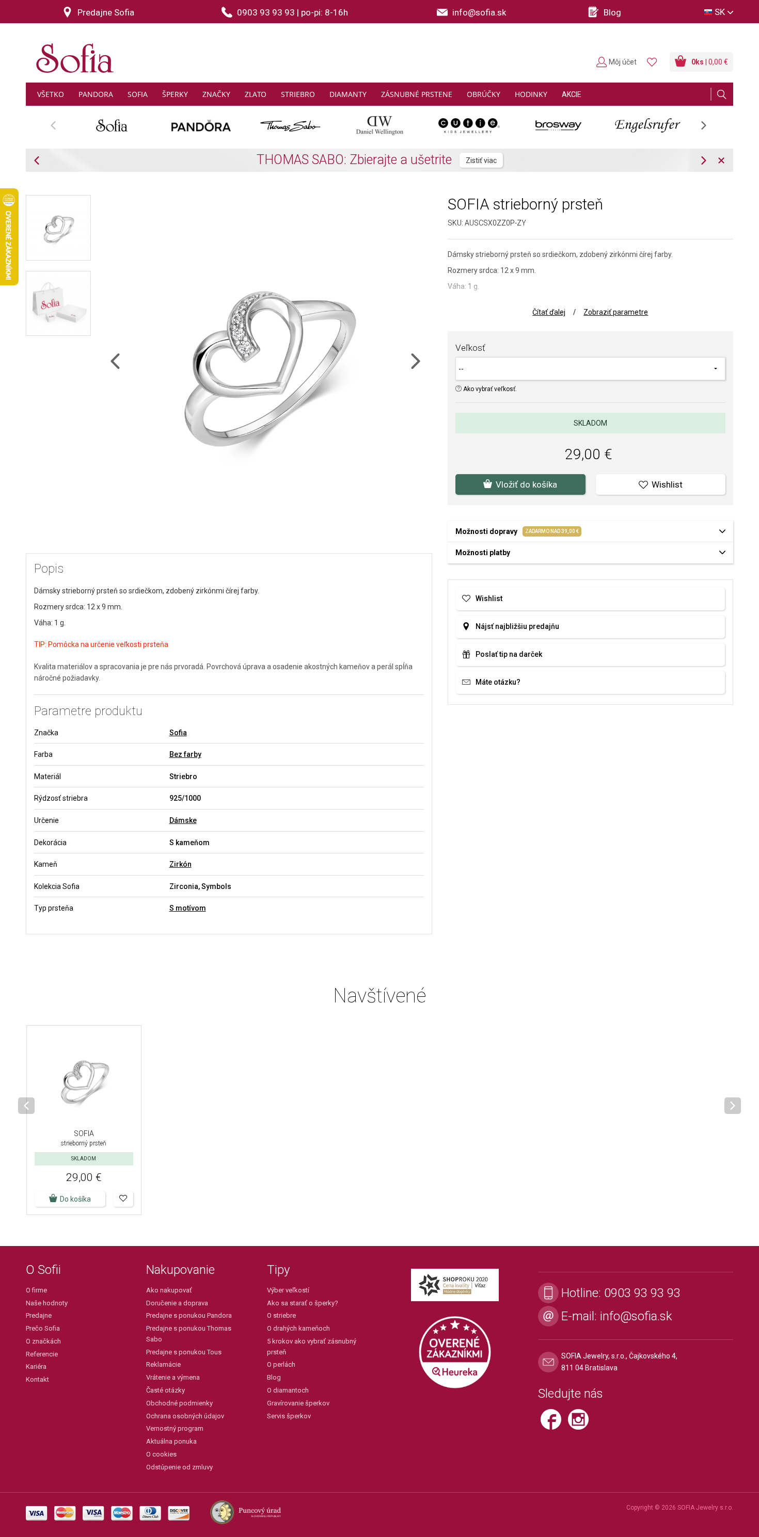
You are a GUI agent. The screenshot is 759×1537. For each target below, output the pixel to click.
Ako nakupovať (169, 1290)
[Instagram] (581, 1423)
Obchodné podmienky (179, 1403)
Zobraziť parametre (615, 312)
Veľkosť (470, 348)
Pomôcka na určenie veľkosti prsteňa (108, 644)
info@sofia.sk (636, 1316)
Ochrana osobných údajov (185, 1416)
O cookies (161, 1454)
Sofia (178, 733)
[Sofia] (72, 54)
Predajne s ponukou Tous (184, 1352)
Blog (274, 1377)
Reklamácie (163, 1364)
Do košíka (75, 1199)
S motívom (187, 908)
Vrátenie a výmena (173, 1377)
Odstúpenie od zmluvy (179, 1467)
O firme (36, 1290)
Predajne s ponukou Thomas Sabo (188, 1333)
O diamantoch (288, 1390)
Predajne (39, 1315)
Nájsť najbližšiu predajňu (517, 626)
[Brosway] (558, 125)
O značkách (43, 1341)
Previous (58, 128)
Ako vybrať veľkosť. (489, 389)
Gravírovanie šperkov (298, 1403)
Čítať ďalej (548, 312)
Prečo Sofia (43, 1328)
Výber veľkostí (288, 1290)
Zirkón (180, 864)
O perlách (281, 1364)
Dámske (183, 820)
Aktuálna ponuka (171, 1441)
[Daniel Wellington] (379, 125)
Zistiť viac (481, 160)
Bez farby (185, 754)
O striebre (281, 1315)
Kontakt (37, 1379)
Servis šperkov (289, 1416)
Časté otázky (165, 1390)
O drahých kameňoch (298, 1328)
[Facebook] (554, 1423)
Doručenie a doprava (177, 1303)
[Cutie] (469, 125)
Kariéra (36, 1366)
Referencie (42, 1354)
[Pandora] (201, 125)
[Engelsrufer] (647, 125)
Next (709, 128)
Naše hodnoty (47, 1303)
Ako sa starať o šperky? (302, 1303)
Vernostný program (174, 1428)
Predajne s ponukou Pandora (189, 1315)
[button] (123, 1199)
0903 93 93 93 (642, 1293)
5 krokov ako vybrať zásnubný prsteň (311, 1346)
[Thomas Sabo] (290, 125)
